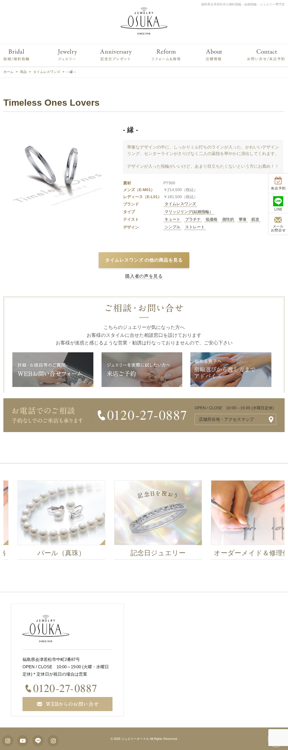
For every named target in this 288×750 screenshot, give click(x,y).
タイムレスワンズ (180, 204)
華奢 (243, 219)
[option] (144, 521)
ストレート (195, 227)
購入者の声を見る (144, 276)
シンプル (172, 227)
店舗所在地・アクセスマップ (226, 419)
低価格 (211, 219)
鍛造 (255, 219)
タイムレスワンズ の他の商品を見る (144, 260)
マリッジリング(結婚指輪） (189, 211)
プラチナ (193, 219)
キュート (172, 219)
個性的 (228, 219)
